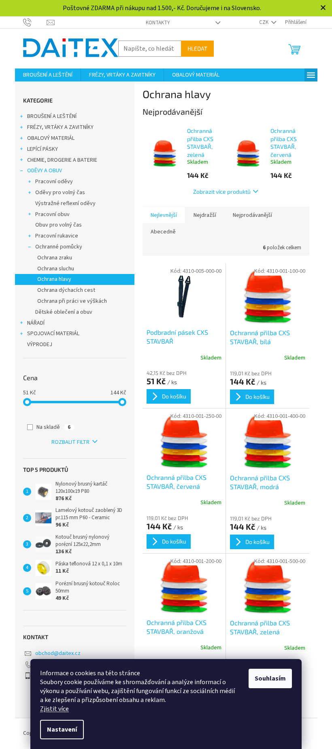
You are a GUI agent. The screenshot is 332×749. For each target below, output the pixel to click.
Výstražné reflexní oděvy (65, 203)
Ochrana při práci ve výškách (72, 301)
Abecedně (163, 232)
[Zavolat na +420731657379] (35, 22)
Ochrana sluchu (55, 269)
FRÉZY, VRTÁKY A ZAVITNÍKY (60, 127)
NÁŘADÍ (36, 323)
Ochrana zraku (54, 258)
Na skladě (53, 427)
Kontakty (158, 22)
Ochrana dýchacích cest (66, 290)
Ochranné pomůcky (58, 247)
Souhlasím (270, 678)
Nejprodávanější (252, 215)
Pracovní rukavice (56, 236)
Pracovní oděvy (54, 182)
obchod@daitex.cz (58, 653)
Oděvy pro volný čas (60, 192)
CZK (264, 22)
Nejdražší (205, 215)
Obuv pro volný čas (58, 225)
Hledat (197, 48)
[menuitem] (48, 74)
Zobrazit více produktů (222, 191)
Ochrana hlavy (54, 279)
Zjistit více (54, 708)
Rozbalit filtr (70, 442)
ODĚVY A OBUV (44, 171)
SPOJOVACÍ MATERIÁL (53, 334)
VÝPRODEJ (39, 344)
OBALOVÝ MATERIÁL (50, 138)
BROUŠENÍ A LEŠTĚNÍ (52, 116)
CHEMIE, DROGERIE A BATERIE (62, 160)
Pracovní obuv (52, 214)
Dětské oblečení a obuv (63, 312)
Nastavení (62, 729)
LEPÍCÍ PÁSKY (42, 149)
